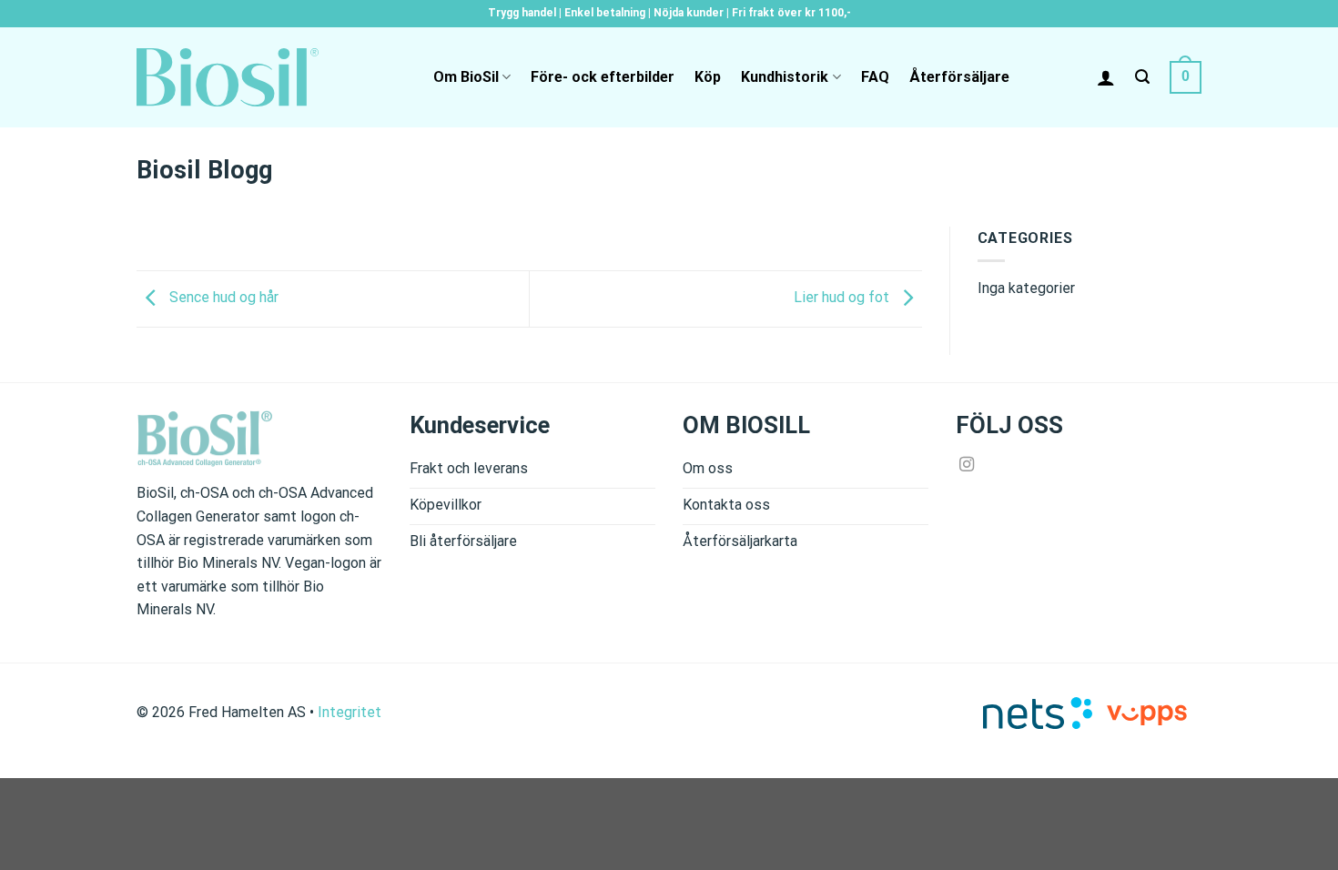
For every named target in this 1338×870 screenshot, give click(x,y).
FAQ (875, 77)
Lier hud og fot (843, 298)
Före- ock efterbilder (602, 77)
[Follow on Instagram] (966, 465)
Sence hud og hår (222, 298)
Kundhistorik (784, 77)
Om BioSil (466, 77)
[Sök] (1142, 77)
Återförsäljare (959, 77)
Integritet (349, 712)
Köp (707, 77)
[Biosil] (228, 77)
